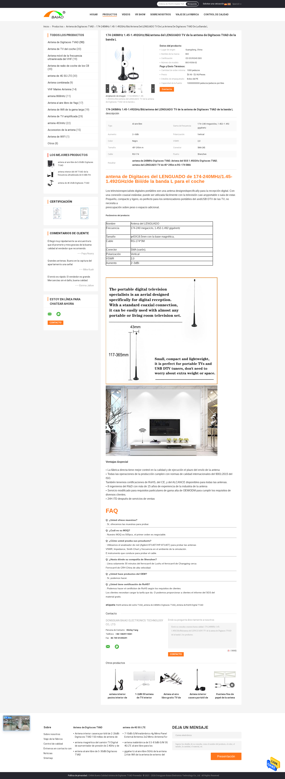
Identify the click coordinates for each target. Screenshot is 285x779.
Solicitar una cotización (213, 4)
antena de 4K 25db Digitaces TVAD (73, 183)
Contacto (167, 89)
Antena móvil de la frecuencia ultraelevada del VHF (65, 57)
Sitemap (48, 758)
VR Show (140, 14)
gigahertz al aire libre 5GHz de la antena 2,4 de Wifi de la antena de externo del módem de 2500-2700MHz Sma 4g (145, 753)
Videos (126, 14)
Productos (110, 14)
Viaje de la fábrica (187, 14)
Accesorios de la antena (62, 129)
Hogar (94, 14)
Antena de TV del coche (62, 49)
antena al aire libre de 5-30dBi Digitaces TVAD (96, 753)
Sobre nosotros (160, 14)
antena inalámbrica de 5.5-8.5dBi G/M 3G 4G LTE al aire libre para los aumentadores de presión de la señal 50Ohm (146, 744)
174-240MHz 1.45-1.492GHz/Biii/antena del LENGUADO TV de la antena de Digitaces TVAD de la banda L (130, 99)
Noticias (48, 753)
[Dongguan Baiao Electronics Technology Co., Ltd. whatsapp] (60, 314)
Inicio (46, 26)
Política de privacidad (77, 775)
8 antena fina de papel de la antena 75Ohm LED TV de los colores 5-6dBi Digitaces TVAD (225, 696)
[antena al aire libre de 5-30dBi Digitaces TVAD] (51, 164)
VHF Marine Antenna (59, 89)
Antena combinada (58, 82)
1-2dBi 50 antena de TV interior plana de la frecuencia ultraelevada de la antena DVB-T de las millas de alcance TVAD (144, 696)
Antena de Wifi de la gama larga (66, 109)
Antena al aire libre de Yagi (63, 102)
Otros (51, 143)
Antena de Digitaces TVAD (80, 26)
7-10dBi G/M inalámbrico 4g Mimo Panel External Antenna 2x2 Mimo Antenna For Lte (145, 735)
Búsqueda (192, 4)
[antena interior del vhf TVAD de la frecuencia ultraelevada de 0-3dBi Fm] (51, 173)
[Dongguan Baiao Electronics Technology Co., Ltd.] (62, 14)
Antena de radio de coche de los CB (68, 65)
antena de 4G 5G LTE (60, 75)
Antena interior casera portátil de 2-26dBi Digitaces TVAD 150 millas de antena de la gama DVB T (198, 696)
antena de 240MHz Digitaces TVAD (160, 605)
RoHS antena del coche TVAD (129, 605)
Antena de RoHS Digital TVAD (190, 605)
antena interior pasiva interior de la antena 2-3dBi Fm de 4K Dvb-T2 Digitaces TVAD (117, 696)
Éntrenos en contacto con (58, 748)
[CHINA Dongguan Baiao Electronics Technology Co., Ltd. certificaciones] (57, 213)
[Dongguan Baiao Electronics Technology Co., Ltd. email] (52, 314)
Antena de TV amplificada (63, 116)
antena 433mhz (56, 123)
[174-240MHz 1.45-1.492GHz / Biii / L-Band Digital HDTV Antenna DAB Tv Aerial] (125, 64)
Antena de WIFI (57, 136)
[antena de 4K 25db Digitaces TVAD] (51, 183)
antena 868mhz (56, 96)
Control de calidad (216, 14)
